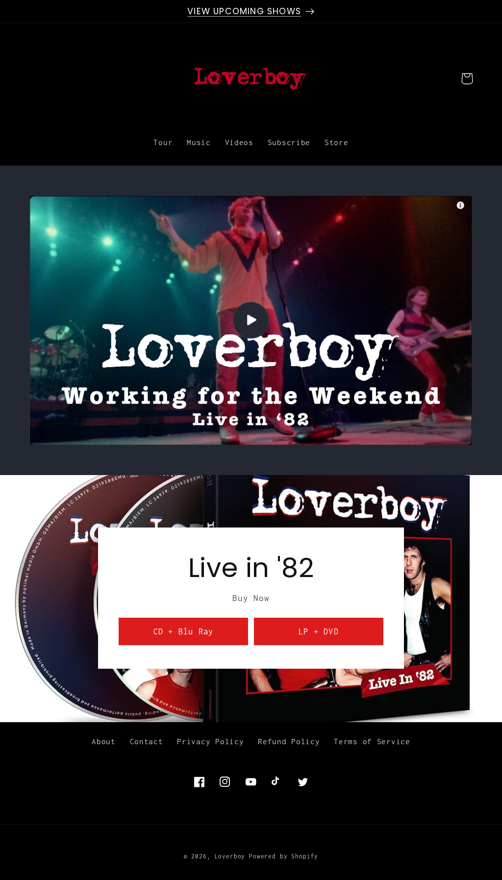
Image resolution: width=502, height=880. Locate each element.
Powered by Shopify (283, 856)
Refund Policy (289, 741)
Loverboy (230, 856)
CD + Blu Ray (183, 631)
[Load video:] (251, 320)
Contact (146, 741)
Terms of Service (372, 741)
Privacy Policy (210, 741)
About (104, 741)
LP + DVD (319, 631)
